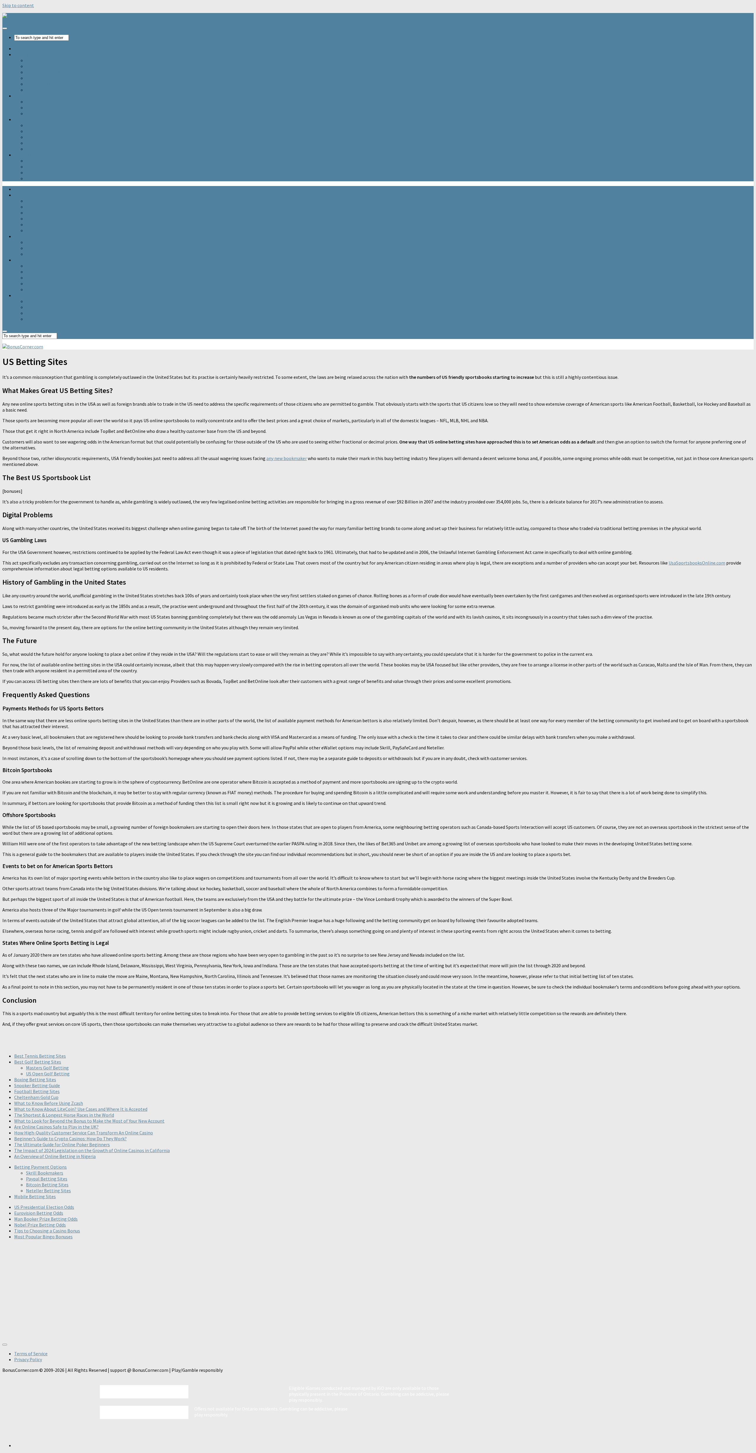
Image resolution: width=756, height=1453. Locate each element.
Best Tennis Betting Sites (40, 1056)
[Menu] (4, 28)
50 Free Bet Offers (44, 78)
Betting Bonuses (31, 54)
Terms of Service (31, 1353)
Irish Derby (37, 137)
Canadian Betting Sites (49, 102)
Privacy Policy (28, 1359)
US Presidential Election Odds (44, 1207)
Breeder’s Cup (39, 125)
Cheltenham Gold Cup (36, 1097)
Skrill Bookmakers (44, 1173)
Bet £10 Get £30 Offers (48, 72)
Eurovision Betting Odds (38, 1213)
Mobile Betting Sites (35, 1196)
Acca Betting (39, 90)
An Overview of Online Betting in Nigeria (55, 1156)
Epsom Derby (39, 131)
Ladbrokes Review (44, 178)
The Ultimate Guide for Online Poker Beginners (62, 1144)
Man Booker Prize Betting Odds (46, 1219)
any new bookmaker (286, 458)
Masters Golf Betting (47, 1068)
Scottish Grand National (50, 143)
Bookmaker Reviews (34, 96)
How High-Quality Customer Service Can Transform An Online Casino (83, 1133)
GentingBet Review (45, 161)
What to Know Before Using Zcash (48, 1103)
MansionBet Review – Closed (54, 172)
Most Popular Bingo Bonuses (43, 1237)
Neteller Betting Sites (48, 1190)
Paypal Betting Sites (46, 1179)
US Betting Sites (42, 107)
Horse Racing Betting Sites (41, 119)
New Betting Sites (32, 48)
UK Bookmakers (30, 155)
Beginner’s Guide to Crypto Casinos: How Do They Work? (70, 1138)
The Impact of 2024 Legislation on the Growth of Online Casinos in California (92, 1150)
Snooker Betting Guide (37, 1085)
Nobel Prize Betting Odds (40, 1225)
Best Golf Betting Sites (37, 1062)
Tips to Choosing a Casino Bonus (47, 1231)
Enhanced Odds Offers (48, 84)
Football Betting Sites (37, 1091)
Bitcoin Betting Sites (47, 1185)
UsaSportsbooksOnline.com (697, 563)
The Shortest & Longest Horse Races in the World (64, 1115)
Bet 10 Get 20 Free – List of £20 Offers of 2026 (71, 66)
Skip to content (18, 5)
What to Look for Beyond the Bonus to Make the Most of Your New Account (89, 1121)
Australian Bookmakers (50, 113)
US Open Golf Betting (48, 1074)
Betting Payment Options (40, 1167)
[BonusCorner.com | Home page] (22, 16)
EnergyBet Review (44, 166)
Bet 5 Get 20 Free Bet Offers (54, 60)
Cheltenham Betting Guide (53, 149)
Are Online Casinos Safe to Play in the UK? (56, 1127)
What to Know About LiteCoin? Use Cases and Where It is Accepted (80, 1109)
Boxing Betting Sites (35, 1079)
